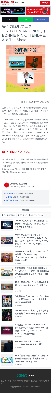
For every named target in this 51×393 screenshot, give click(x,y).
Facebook (41, 19)
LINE (25, 19)
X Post (9, 19)
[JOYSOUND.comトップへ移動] (45, 3)
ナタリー (13, 4)
